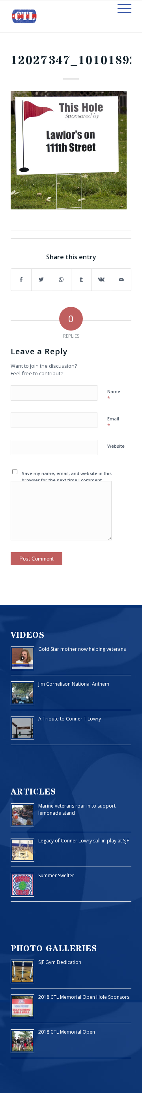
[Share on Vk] (101, 280)
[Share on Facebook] (21, 280)
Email (113, 422)
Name (113, 395)
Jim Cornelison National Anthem (73, 684)
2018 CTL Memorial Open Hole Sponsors (83, 997)
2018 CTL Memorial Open (66, 1031)
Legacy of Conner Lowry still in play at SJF (83, 840)
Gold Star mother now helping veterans (82, 649)
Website (116, 446)
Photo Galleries (54, 949)
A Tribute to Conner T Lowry (69, 718)
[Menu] (120, 8)
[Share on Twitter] (41, 280)
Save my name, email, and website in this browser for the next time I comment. (67, 476)
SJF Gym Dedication (59, 962)
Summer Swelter (56, 875)
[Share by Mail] (121, 280)
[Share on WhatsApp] (61, 280)
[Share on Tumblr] (81, 280)
